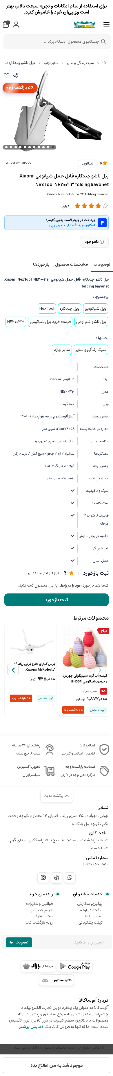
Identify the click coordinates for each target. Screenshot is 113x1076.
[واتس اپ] (70, 877)
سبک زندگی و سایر (80, 63)
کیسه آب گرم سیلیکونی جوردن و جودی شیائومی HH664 (85, 678)
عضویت (21, 942)
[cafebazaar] (38, 966)
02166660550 (96, 864)
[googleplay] (75, 966)
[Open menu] (106, 24)
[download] (56, 980)
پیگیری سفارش (90, 903)
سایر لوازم (50, 63)
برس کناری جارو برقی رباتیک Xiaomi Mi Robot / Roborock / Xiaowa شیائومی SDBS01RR (32, 667)
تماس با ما (94, 916)
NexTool (46, 308)
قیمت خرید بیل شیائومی (50, 321)
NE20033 (15, 321)
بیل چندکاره (69, 308)
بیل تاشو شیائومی (91, 321)
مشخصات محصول (71, 264)
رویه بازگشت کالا (39, 922)
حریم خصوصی (41, 910)
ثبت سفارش (42, 916)
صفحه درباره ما (91, 910)
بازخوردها (41, 264)
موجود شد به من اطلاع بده (56, 1065)
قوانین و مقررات (39, 903)
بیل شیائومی (95, 308)
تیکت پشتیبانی (91, 922)
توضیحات (102, 264)
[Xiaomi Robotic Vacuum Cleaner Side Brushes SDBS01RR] (32, 643)
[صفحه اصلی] (104, 63)
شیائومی (87, 163)
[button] (13, 669)
